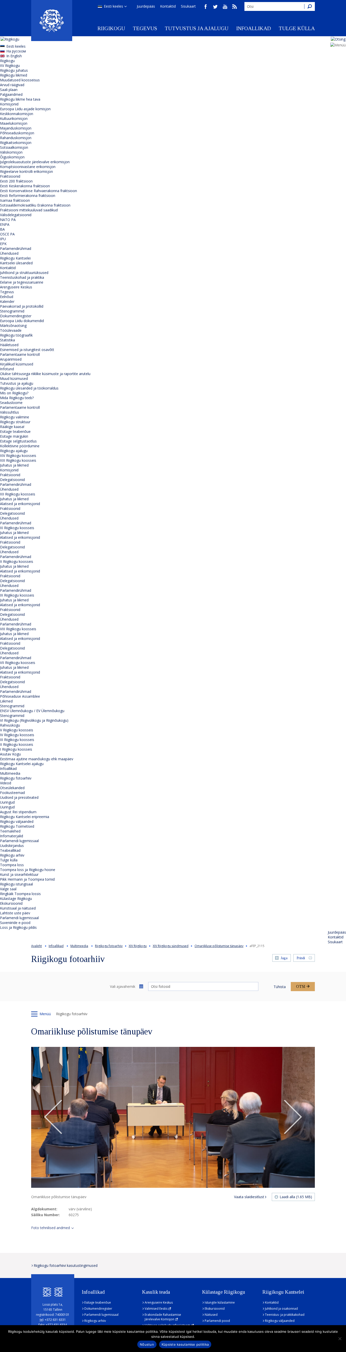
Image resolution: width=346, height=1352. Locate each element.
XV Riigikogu (10, 65)
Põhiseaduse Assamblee (20, 696)
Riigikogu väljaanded (16, 821)
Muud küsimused (14, 378)
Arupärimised (11, 359)
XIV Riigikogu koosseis (18, 455)
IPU (3, 238)
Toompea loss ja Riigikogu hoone (27, 869)
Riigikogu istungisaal (16, 884)
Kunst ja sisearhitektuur (19, 874)
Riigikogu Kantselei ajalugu (22, 763)
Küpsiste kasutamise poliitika (185, 1344)
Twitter (215, 6)
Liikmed (6, 701)
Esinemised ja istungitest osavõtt (27, 349)
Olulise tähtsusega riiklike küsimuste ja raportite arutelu (45, 373)
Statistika (7, 340)
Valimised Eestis (156, 1308)
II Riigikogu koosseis (16, 744)
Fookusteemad (12, 792)
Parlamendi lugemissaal (19, 840)
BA (2, 229)
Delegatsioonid (12, 479)
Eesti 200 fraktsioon (16, 181)
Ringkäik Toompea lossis (20, 893)
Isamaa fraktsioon (15, 200)
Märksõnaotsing (13, 325)
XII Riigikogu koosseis (17, 494)
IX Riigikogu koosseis (17, 595)
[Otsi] (309, 6)
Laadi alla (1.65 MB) (296, 1196)
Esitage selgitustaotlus (18, 441)
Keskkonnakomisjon (16, 113)
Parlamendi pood (217, 1321)
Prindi (301, 958)
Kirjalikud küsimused (16, 364)
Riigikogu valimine (14, 417)
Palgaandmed (11, 94)
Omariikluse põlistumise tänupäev (219, 946)
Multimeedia (10, 773)
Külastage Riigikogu (16, 898)
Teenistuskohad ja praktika (22, 277)
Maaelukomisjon (13, 123)
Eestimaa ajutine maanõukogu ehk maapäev (36, 758)
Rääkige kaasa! (12, 426)
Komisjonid (9, 104)
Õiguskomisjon (12, 157)
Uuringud (7, 802)
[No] (339, 1338)
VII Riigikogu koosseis (17, 662)
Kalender (7, 301)
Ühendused (9, 253)
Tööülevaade (11, 330)
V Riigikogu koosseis (16, 730)
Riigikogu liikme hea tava (20, 99)
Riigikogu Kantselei (15, 258)
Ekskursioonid (11, 903)
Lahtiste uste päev (15, 913)
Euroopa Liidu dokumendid (22, 320)
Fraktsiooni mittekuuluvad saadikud (29, 210)
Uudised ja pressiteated (19, 797)
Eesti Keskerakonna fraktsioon (25, 185)
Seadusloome (11, 402)
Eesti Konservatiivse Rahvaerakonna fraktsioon (38, 190)
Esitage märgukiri (14, 436)
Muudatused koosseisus (20, 80)
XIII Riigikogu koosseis (18, 460)
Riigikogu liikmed (13, 75)
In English (14, 55)
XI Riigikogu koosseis (17, 527)
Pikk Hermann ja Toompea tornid (27, 879)
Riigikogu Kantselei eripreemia (24, 816)
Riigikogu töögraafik (16, 335)
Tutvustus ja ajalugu (196, 28)
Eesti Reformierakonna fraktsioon (27, 195)
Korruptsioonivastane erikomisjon (27, 166)
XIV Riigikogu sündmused (170, 946)
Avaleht (36, 946)
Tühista (280, 986)
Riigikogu (111, 28)
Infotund (7, 368)
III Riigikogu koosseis (17, 739)
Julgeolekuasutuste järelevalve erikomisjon (35, 161)
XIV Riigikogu (138, 946)
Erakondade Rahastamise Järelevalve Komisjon (163, 1316)
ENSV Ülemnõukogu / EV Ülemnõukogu (32, 710)
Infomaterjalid (11, 836)
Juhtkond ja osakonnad (281, 1308)
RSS (234, 6)
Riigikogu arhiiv (12, 855)
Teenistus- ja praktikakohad (284, 1314)
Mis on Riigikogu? (14, 393)
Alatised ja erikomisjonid (20, 503)
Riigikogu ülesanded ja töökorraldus (29, 388)
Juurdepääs (146, 6)
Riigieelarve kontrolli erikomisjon (26, 171)
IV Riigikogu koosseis (17, 734)
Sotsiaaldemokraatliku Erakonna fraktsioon (35, 205)
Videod (5, 783)
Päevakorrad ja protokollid (21, 306)
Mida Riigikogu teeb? (17, 397)
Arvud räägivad (12, 84)
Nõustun (147, 1344)
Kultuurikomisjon (14, 118)
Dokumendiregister (15, 315)
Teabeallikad (10, 850)
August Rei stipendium (18, 811)
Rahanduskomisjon (15, 137)
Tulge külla (297, 28)
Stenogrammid (12, 311)
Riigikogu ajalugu (14, 450)
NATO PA (8, 219)
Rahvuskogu (10, 725)
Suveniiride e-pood (15, 922)
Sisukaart (188, 6)
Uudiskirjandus (12, 845)
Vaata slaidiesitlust (249, 1196)
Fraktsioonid (10, 176)
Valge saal (8, 888)
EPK (3, 243)
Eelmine (53, 1117)
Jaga (284, 958)
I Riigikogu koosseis (16, 749)
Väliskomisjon (11, 152)
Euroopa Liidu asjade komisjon (25, 108)
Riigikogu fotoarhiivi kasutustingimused (66, 1265)
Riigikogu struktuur (15, 421)
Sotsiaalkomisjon (14, 147)
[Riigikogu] (51, 20)
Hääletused (9, 344)
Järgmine (292, 1117)
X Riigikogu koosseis (16, 561)
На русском (16, 51)
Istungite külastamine (220, 1302)
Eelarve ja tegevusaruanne (21, 282)
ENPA (4, 224)
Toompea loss (12, 864)
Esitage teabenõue (15, 431)
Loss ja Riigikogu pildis (18, 927)
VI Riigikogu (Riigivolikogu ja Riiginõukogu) (34, 720)
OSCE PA (7, 234)
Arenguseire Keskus (16, 287)
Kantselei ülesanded (16, 263)
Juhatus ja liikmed (14, 465)
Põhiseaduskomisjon (17, 133)
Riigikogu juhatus (14, 70)
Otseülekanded (12, 787)
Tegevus (145, 28)
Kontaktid (168, 6)
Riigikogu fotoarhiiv (15, 778)
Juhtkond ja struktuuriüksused (24, 272)
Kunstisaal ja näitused (18, 908)
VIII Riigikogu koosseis (18, 628)
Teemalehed (10, 831)
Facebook (205, 6)
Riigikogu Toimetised (17, 826)
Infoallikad (253, 28)
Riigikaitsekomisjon (15, 142)
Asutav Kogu (10, 754)
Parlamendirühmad (15, 248)
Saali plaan (8, 89)
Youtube (225, 6)
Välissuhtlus (9, 412)
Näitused (211, 1314)
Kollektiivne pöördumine (20, 445)
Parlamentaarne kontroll (20, 354)
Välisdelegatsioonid (15, 214)
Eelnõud (6, 296)
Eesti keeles (113, 6)
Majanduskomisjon (15, 128)
